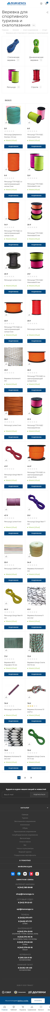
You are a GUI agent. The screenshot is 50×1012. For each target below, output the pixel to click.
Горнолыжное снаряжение (25, 831)
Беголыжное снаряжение (25, 821)
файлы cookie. (23, 1001)
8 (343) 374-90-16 (25, 938)
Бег (25, 845)
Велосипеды (25, 838)
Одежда (25, 814)
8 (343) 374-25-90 (25, 932)
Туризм (25, 818)
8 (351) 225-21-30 (25, 959)
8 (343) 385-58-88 (25, 887)
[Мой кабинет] (41, 4)
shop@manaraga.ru (25, 894)
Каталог (25, 808)
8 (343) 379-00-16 (25, 948)
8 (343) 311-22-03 (25, 902)
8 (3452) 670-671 (25, 918)
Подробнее (13, 146)
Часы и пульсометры (25, 848)
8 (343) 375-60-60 (25, 943)
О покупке (25, 860)
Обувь (25, 828)
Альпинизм (25, 825)
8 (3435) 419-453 (25, 969)
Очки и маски (25, 842)
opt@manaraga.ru (25, 909)
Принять (38, 1001)
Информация (25, 867)
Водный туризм (25, 852)
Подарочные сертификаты (25, 855)
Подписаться (39, 794)
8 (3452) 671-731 (25, 922)
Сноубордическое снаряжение (25, 835)
